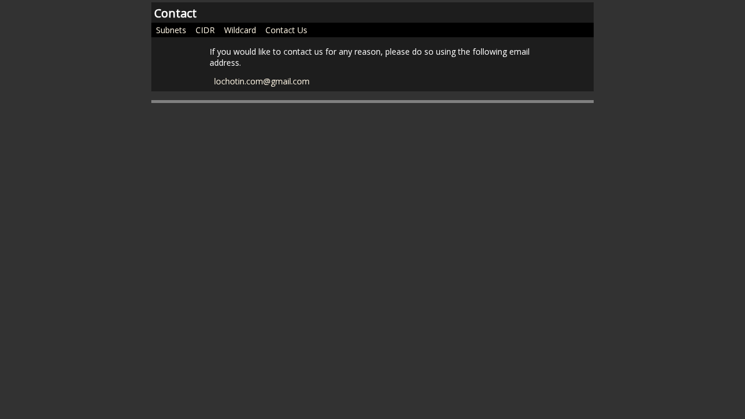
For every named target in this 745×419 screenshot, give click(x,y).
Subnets (171, 29)
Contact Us (286, 29)
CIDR (205, 29)
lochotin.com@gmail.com (262, 80)
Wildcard (240, 29)
